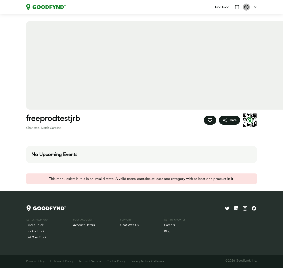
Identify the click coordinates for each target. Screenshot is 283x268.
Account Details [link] (84, 225)
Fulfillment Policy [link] (61, 261)
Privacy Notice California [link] (147, 261)
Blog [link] (167, 231)
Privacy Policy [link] (35, 261)
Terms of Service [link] (89, 261)
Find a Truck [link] (35, 225)
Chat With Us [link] (129, 225)
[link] (46, 7)
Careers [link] (169, 225)
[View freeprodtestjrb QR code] (250, 120)
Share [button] (233, 120)
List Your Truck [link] (36, 237)
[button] (237, 7)
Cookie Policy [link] (116, 261)
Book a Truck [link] (35, 231)
